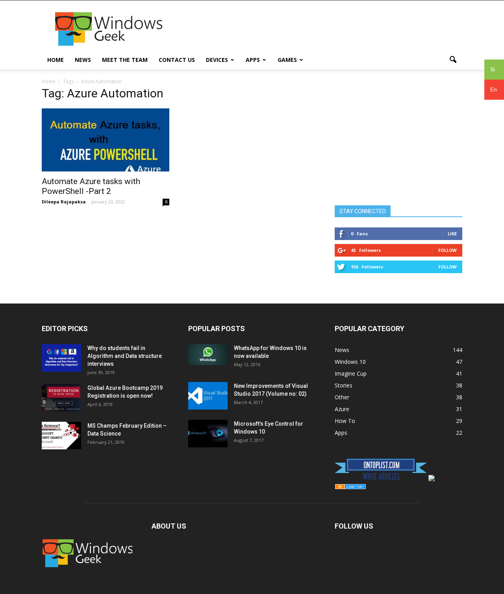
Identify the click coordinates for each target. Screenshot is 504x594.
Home (55, 59)
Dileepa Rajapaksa (64, 202)
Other (342, 397)
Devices (217, 59)
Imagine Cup (351, 373)
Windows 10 (350, 361)
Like (452, 233)
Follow (447, 250)
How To (345, 421)
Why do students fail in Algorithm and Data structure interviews (124, 356)
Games (287, 59)
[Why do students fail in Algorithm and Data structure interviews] (61, 358)
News (83, 59)
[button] (452, 59)
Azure (342, 409)
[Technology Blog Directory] (350, 487)
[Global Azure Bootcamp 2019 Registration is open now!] (61, 398)
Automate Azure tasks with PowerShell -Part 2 (91, 186)
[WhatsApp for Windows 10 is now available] (208, 354)
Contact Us (177, 59)
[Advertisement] (319, 29)
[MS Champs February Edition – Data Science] (61, 435)
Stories (343, 385)
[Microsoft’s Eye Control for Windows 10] (208, 433)
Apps (253, 59)
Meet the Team (125, 59)
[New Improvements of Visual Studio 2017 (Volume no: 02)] (208, 396)
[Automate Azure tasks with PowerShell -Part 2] (105, 139)
